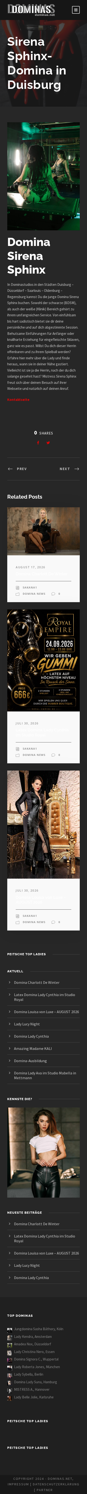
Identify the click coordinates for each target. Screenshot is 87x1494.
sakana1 (30, 587)
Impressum (18, 1484)
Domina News (34, 593)
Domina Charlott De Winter (41, 573)
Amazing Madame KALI (33, 1048)
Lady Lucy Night (27, 1024)
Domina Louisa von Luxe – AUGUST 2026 (41, 900)
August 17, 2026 (30, 567)
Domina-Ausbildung (30, 1060)
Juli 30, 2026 (27, 723)
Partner (45, 1490)
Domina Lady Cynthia (31, 1036)
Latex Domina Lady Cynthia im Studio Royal (42, 732)
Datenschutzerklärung (56, 1484)
